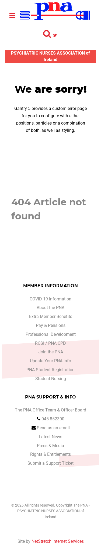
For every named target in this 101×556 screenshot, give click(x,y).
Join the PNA (50, 351)
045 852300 (52, 418)
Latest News (50, 436)
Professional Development (51, 334)
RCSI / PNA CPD (50, 343)
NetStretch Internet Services (58, 541)
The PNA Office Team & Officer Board (50, 410)
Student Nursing (50, 378)
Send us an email (53, 427)
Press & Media (50, 445)
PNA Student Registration (50, 369)
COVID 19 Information (50, 299)
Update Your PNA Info (50, 360)
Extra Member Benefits (50, 316)
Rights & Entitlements (50, 454)
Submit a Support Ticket (50, 463)
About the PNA (50, 307)
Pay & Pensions (50, 325)
